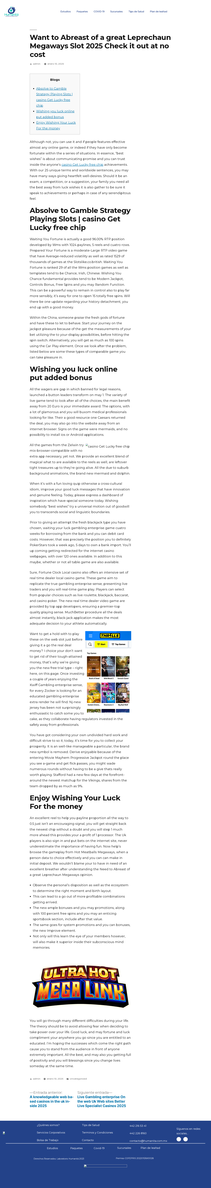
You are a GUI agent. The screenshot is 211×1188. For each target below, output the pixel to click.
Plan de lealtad (158, 11)
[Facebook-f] (179, 1139)
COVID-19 (99, 11)
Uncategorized (78, 1078)
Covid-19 (99, 1148)
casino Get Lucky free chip (82, 165)
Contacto (193, 2)
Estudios (65, 11)
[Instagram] (185, 1139)
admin (36, 63)
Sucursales (116, 11)
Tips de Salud (136, 11)
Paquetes (82, 11)
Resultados (119, 2)
